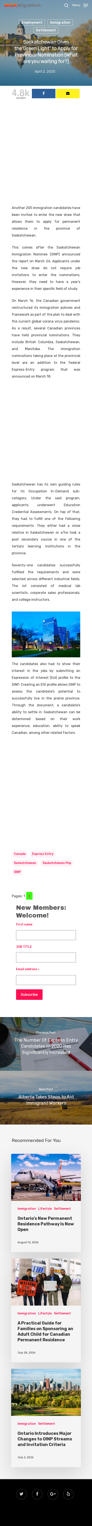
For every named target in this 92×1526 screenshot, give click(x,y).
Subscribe (29, 995)
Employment (32, 22)
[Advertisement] (46, 156)
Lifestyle (45, 1209)
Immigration (60, 22)
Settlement (46, 30)
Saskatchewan (25, 863)
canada (20, 854)
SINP (17, 872)
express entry (42, 854)
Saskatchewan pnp (57, 863)
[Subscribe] (68, 93)
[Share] (43, 93)
